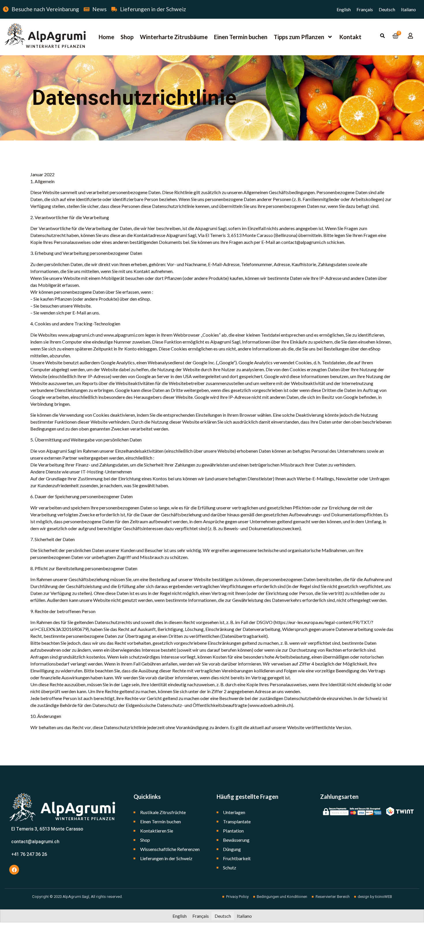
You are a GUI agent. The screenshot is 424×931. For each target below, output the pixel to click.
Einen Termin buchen (240, 36)
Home (106, 36)
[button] (382, 35)
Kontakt (350, 36)
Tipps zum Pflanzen (299, 36)
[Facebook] (14, 870)
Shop (127, 36)
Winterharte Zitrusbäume (174, 36)
